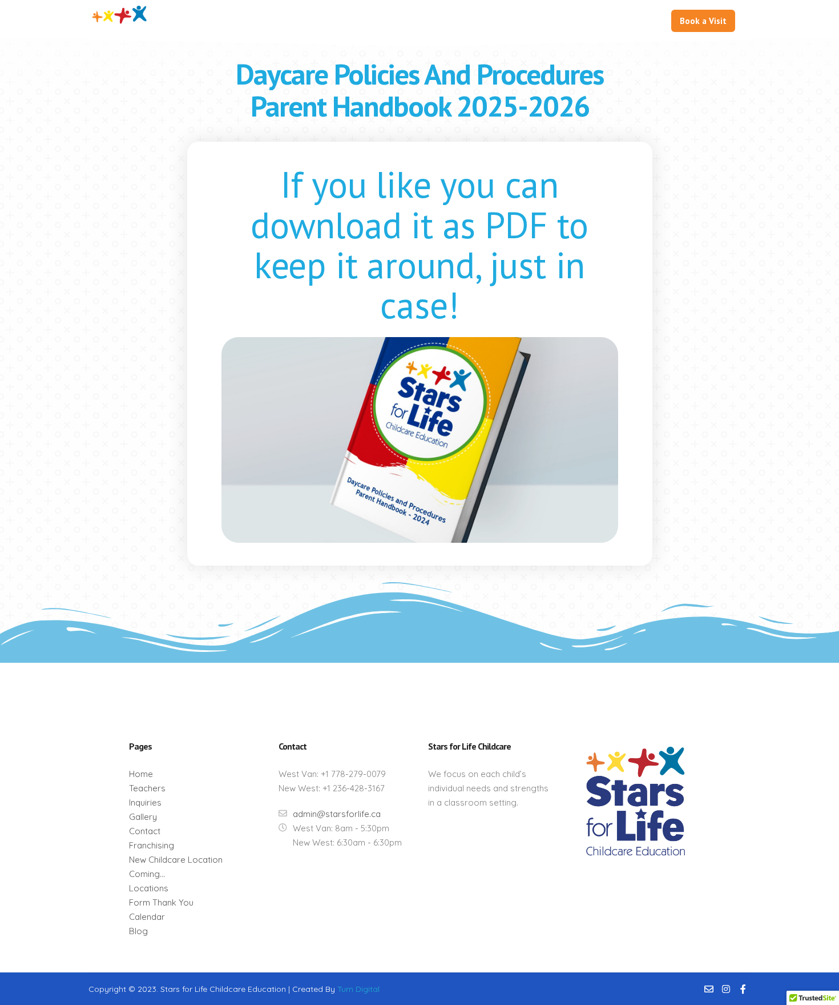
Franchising (151, 845)
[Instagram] (726, 989)
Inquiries (145, 802)
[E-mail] (708, 989)
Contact (144, 831)
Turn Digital (358, 989)
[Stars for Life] (119, 21)
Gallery (143, 816)
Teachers (147, 788)
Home (141, 773)
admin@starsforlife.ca (337, 813)
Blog (138, 931)
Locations (148, 888)
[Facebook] (743, 989)
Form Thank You (161, 902)
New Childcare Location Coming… (176, 866)
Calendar (147, 916)
